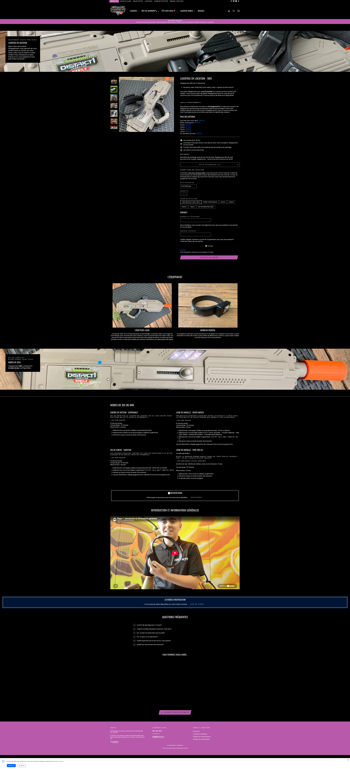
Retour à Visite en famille (176, 712)
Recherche (196, 731)
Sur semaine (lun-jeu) (205, 207)
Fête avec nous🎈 (169, 10)
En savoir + (61, 761)
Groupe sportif (138, 1)
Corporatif (148, 1)
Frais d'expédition (185, 252)
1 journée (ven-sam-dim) (191, 202)
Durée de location (188, 198)
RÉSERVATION (114, 1)
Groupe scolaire (125, 1)
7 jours (192, 207)
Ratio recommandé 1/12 (210, 164)
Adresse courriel (188, 231)
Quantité (184, 191)
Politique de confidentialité (201, 739)
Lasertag (133, 10)
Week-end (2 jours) (210, 202)
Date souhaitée (187, 182)
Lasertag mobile (187, 10)
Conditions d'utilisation (200, 734)
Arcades (201, 10)
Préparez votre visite (176, 1)
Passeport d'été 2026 (161, 1)
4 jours (231, 202)
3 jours (223, 202)
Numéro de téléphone (190, 216)
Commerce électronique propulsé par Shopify (175, 748)
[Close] (348, 760)
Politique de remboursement (202, 737)
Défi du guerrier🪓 (150, 10)
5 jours (184, 207)
